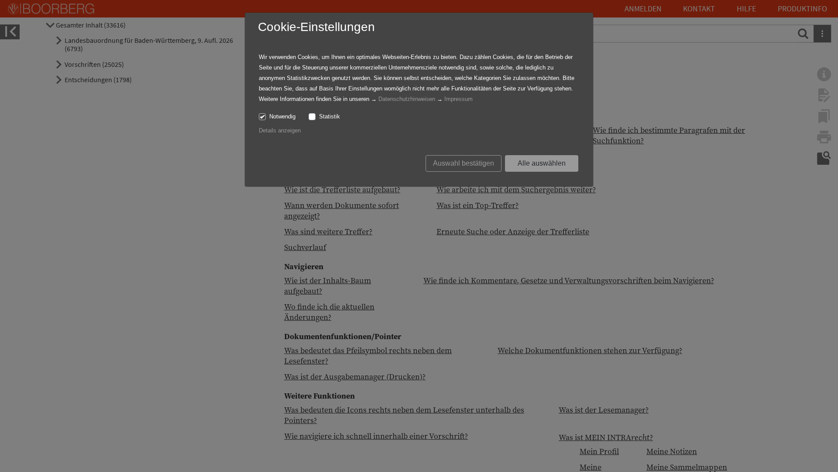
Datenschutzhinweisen (406, 99)
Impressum (458, 99)
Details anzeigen (280, 130)
